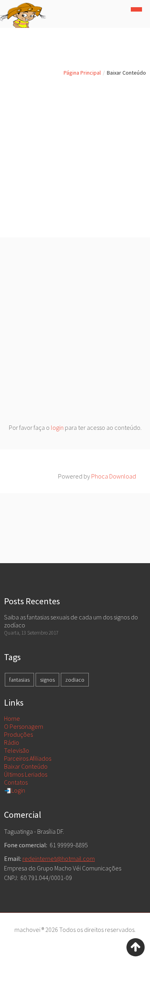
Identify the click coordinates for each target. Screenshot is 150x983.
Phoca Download (113, 476)
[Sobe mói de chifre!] (136, 946)
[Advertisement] (75, 158)
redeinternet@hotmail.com (58, 858)
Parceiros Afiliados (27, 758)
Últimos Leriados (25, 774)
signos (47, 679)
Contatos (16, 782)
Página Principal (82, 72)
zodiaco (74, 679)
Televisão (16, 750)
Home (12, 718)
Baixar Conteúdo (26, 766)
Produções (18, 734)
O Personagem (23, 726)
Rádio (11, 742)
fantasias (19, 679)
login (57, 427)
